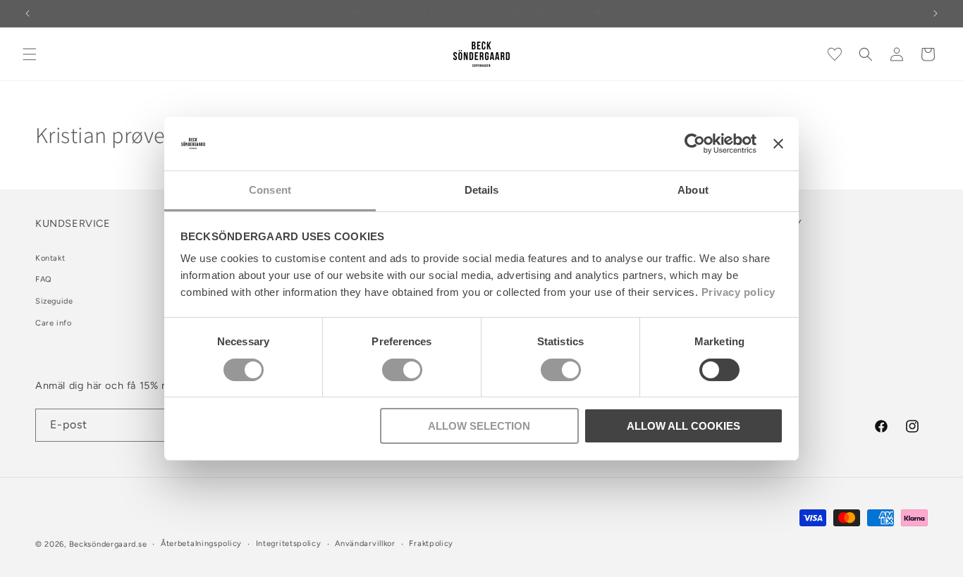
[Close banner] (778, 144)
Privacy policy (738, 292)
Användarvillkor (365, 543)
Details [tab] (482, 190)
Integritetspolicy (288, 543)
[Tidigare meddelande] (27, 13)
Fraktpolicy (431, 543)
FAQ (43, 279)
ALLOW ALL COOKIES (683, 426)
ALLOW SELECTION (479, 426)
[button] (29, 54)
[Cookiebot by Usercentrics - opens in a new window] (694, 143)
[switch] (402, 370)
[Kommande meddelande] (935, 13)
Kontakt (50, 258)
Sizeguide (54, 301)
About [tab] (693, 190)
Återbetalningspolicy (201, 543)
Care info (53, 323)
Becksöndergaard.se (108, 544)
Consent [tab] (270, 190)
